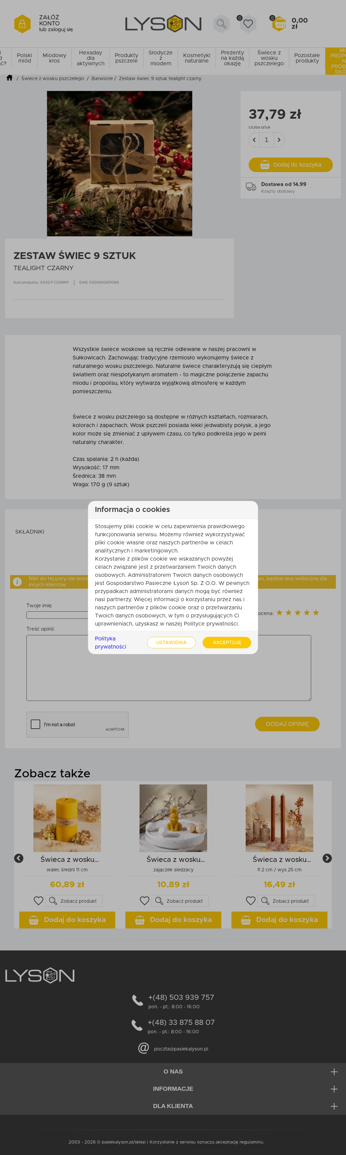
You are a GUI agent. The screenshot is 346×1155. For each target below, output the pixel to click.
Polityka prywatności (110, 643)
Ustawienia (171, 642)
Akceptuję (227, 642)
